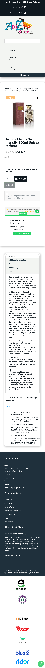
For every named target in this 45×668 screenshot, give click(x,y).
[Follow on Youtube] (22, 563)
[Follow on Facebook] (6, 563)
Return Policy (9, 507)
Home (6, 89)
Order (10, 184)
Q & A (11, 272)
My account (8, 522)
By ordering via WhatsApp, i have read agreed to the (21, 197)
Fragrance (27, 89)
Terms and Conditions (12, 511)
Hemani (7, 406)
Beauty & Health (16, 89)
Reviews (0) (13, 268)
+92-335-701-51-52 (17, 13)
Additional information (17, 260)
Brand (11, 264)
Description (13, 256)
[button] (37, 98)
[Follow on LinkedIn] (17, 563)
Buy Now (20, 178)
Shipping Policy (10, 503)
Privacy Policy (9, 514)
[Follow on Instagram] (12, 563)
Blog (6, 518)
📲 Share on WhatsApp (22, 233)
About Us (8, 500)
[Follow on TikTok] (27, 563)
